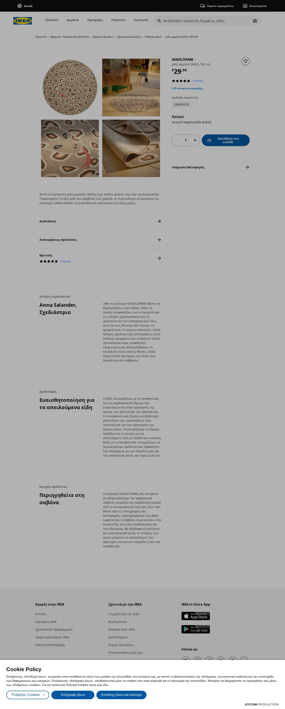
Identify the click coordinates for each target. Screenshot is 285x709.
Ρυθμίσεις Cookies (26, 695)
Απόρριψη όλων (73, 695)
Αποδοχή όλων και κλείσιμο (121, 695)
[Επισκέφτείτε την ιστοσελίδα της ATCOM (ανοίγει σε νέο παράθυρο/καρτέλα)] (262, 704)
